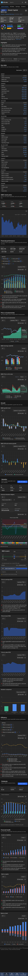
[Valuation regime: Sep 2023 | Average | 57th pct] (11, 542)
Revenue (23, 320)
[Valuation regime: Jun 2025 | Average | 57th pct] (20, 542)
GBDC (3, 10)
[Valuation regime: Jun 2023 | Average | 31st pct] (10, 542)
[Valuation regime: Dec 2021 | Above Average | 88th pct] (2, 542)
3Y (2, 266)
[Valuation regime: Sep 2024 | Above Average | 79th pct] (16, 542)
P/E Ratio (12, 6)
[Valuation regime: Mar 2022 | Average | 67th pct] (4, 542)
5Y (2, 497)
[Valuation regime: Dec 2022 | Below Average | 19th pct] (7, 542)
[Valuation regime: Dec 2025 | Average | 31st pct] (22, 542)
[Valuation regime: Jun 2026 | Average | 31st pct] (25, 542)
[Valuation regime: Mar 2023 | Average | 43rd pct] (9, 542)
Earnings (18, 6)
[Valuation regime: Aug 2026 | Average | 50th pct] (26, 542)
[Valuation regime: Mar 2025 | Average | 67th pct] (19, 542)
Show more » (19, 39)
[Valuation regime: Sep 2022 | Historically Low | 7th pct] (6, 542)
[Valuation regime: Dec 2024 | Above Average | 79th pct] (17, 542)
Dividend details (22, 783)
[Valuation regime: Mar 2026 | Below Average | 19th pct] (24, 542)
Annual (23, 348)
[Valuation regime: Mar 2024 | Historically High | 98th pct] (14, 542)
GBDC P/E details (21, 481)
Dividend (23, 6)
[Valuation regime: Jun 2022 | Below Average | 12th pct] (5, 542)
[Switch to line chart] (7, 259)
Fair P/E (17, 376)
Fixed (22, 376)
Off (24, 70)
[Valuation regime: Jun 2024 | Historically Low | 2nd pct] (15, 542)
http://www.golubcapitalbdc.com (12, 60)
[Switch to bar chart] (21, 261)
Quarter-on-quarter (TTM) (19, 410)
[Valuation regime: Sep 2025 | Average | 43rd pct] (21, 542)
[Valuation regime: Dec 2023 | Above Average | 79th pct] (12, 542)
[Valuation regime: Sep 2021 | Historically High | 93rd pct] (1, 542)
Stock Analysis (4, 6)
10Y (3, 320)
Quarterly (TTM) (21, 266)
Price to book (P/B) (6, 499)
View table (21, 269)
